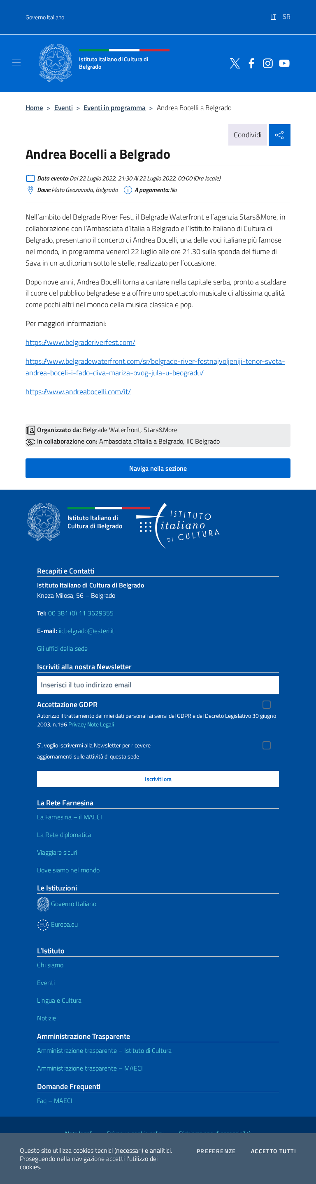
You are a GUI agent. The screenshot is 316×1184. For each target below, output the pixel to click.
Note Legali (100, 724)
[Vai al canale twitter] (233, 62)
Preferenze (216, 1151)
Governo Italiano (45, 17)
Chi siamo (50, 965)
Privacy (77, 724)
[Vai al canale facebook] (249, 62)
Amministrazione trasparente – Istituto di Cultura (104, 1050)
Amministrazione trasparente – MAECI (90, 1068)
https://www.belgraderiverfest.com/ (80, 342)
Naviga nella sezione (158, 468)
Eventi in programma (115, 107)
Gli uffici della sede (62, 648)
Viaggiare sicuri (57, 852)
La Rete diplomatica (64, 834)
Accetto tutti (273, 1151)
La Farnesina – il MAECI (69, 817)
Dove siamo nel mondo (68, 870)
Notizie (46, 1018)
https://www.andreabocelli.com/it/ (78, 391)
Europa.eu (63, 924)
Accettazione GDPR (67, 704)
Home (34, 107)
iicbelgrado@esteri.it (86, 631)
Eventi (63, 107)
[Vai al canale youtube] (282, 62)
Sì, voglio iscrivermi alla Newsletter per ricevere (94, 745)
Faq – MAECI (54, 1100)
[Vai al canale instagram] (266, 62)
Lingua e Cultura (59, 1000)
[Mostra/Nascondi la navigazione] (16, 62)
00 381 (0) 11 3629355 (81, 613)
